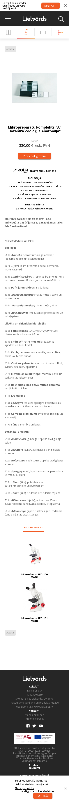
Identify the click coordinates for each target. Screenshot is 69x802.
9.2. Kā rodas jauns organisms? (34, 194)
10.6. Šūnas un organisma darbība (34, 182)
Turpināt (43, 795)
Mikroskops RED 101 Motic (34, 619)
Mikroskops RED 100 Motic (34, 575)
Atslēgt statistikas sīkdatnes (37, 791)
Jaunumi (34, 768)
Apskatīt (50, 5)
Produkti (34, 765)
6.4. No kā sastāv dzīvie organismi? (34, 208)
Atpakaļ (10, 49)
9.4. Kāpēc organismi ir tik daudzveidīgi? (34, 198)
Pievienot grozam (34, 156)
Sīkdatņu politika (24, 788)
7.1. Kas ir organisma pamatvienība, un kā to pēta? (34, 186)
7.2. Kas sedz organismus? (34, 190)
